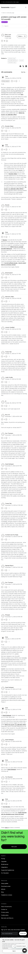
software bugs (11, 58)
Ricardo (7, 205)
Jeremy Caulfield (9, 327)
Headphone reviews (6, 895)
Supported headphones (7, 870)
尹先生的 (7, 615)
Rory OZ (7, 414)
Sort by (23, 72)
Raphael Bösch (9, 565)
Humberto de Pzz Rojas (11, 535)
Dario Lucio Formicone (8, 35)
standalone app (12, 62)
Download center (6, 886)
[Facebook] (20, 66)
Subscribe (23, 933)
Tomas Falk (8, 352)
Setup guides (4, 883)
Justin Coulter (9, 377)
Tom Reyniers (9, 777)
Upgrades (3, 861)
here (22, 94)
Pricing (3, 858)
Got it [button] (14, 951)
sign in (7, 827)
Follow (20, 36)
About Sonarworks (6, 906)
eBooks (3, 889)
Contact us (4, 909)
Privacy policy (5, 912)
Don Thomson (9, 433)
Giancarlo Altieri (9, 296)
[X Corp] (23, 66)
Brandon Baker (9, 126)
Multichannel (4, 864)
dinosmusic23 (8, 273)
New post (14, 846)
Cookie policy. (5, 948)
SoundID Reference (12, 60)
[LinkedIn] (26, 66)
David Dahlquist (9, 464)
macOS (21, 60)
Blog (2, 892)
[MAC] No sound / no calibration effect (15, 724)
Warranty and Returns (7, 918)
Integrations (4, 867)
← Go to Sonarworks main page (10, 2)
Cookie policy (4, 915)
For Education (5, 873)
